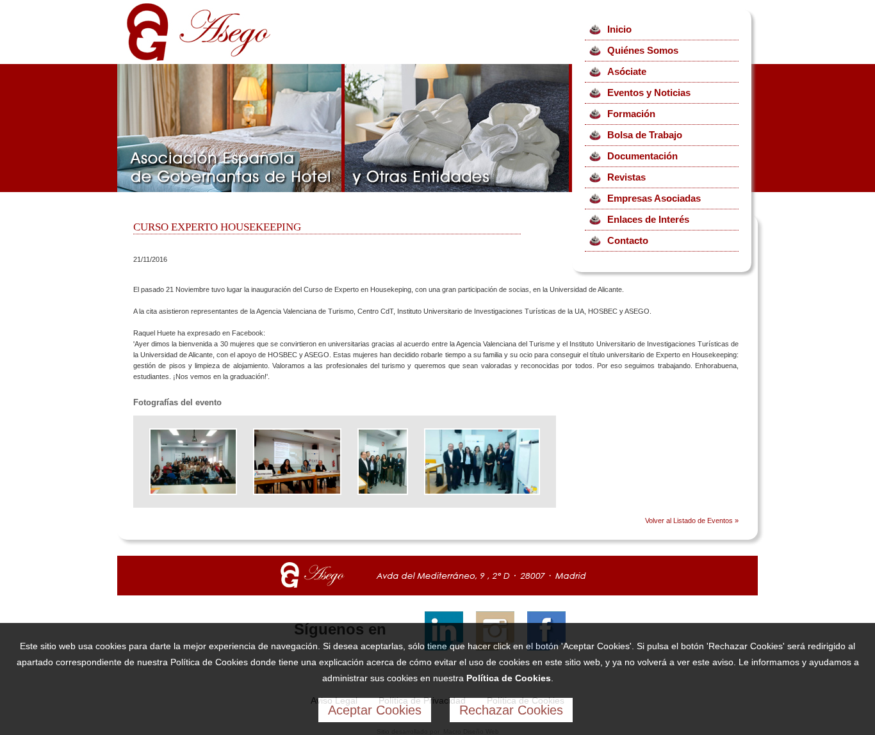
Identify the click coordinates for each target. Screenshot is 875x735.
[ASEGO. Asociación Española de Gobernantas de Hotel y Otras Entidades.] (198, 58)
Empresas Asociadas (654, 198)
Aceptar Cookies (374, 710)
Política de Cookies (508, 678)
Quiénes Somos (642, 50)
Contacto (627, 240)
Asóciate (626, 71)
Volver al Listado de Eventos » (692, 520)
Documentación (642, 155)
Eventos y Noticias (649, 92)
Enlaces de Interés (648, 219)
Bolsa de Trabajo (644, 134)
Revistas (626, 177)
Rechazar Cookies (511, 710)
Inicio (619, 29)
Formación (631, 113)
